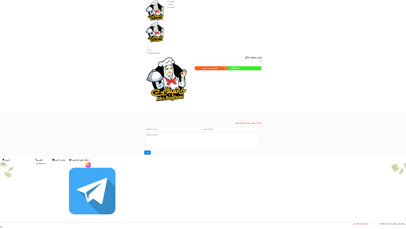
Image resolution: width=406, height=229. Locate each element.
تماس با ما (171, 7)
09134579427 (41, 164)
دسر (261, 61)
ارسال (147, 152)
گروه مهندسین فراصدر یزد (360, 224)
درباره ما (171, 4)
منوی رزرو (171, 1)
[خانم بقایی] (155, 11)
